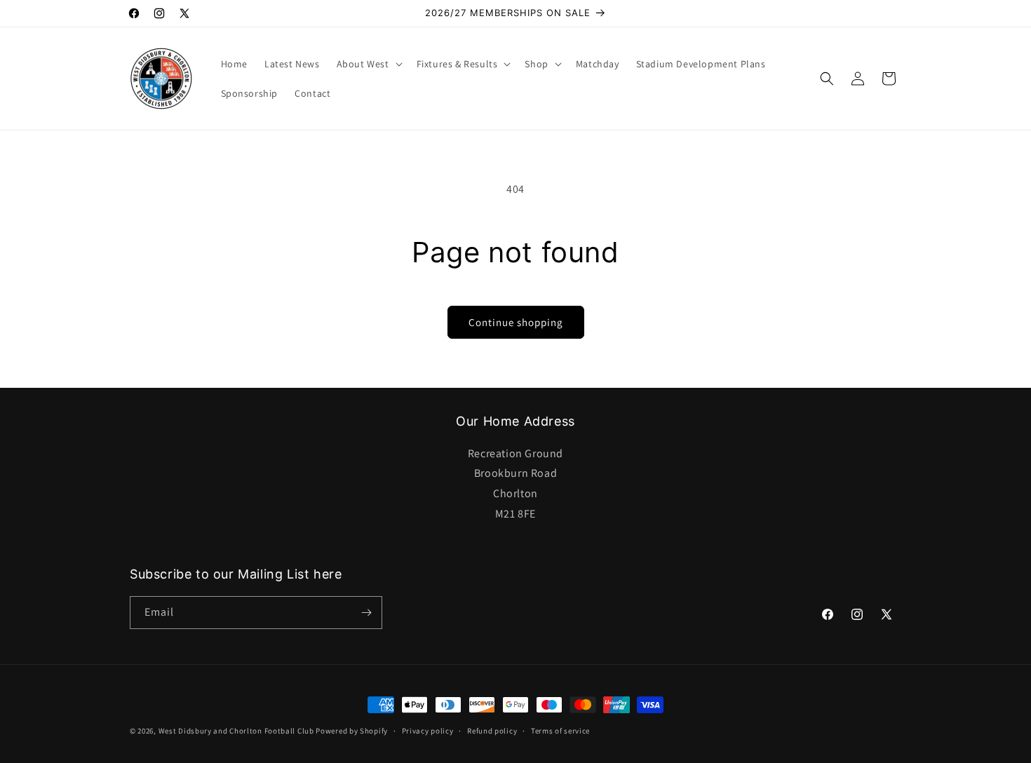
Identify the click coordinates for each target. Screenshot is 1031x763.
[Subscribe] (366, 612)
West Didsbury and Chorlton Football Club (236, 731)
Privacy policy (428, 731)
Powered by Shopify (352, 731)
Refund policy (492, 731)
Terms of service (560, 731)
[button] (368, 64)
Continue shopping (516, 322)
